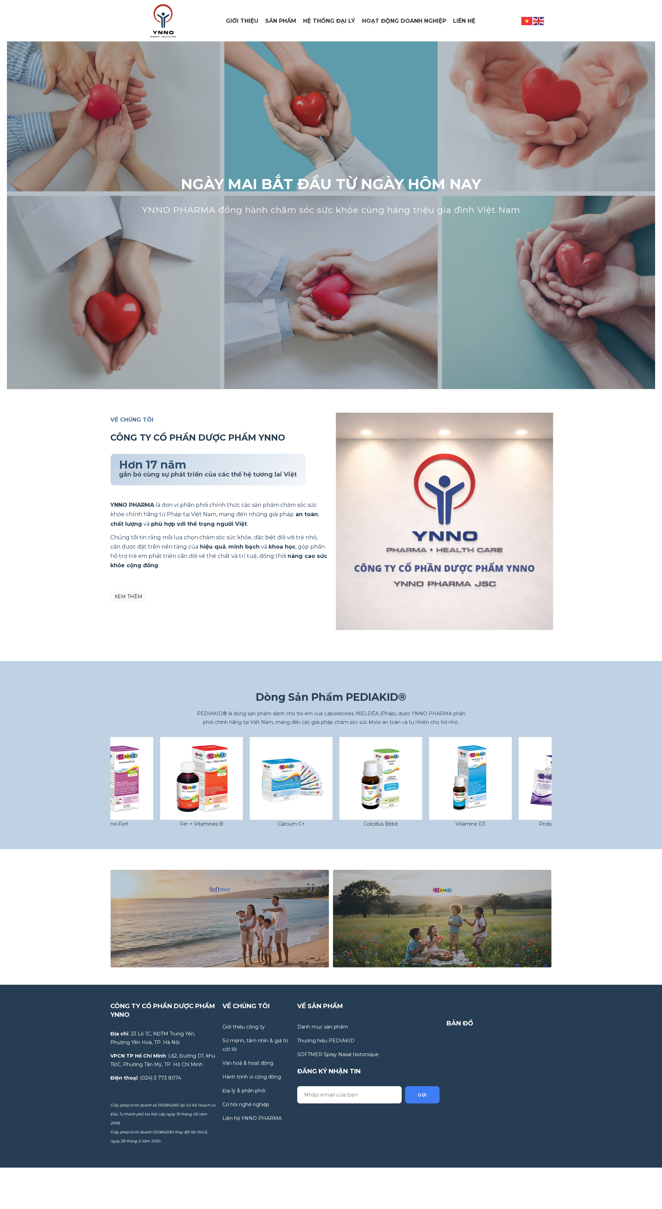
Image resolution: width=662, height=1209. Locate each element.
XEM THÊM (128, 596)
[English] (539, 20)
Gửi (422, 1095)
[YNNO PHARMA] (163, 20)
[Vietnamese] (527, 20)
